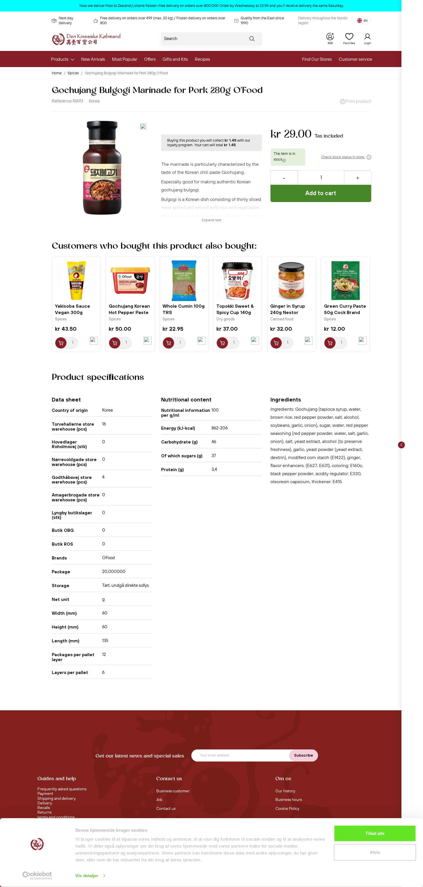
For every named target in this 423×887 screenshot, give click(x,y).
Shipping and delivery (56, 798)
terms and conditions (56, 817)
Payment (45, 793)
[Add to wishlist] (143, 126)
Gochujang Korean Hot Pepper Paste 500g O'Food (129, 312)
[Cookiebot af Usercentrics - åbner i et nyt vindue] (37, 875)
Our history (285, 791)
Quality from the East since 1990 (262, 20)
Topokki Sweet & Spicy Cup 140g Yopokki (235, 312)
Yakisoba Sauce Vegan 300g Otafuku (72, 312)
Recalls (43, 807)
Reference (62, 101)
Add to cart (320, 193)
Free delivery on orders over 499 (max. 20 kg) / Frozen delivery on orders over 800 (162, 20)
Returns (44, 812)
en (365, 20)
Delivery (44, 803)
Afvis (375, 852)
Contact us (166, 808)
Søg (252, 40)
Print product (358, 101)
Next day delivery (66, 20)
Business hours (288, 799)
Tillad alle (374, 833)
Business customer (173, 791)
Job (159, 799)
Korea (94, 101)
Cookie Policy (287, 808)
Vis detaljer (86, 875)
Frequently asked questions (61, 789)
